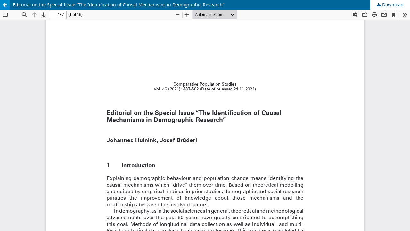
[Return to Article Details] (5, 5)
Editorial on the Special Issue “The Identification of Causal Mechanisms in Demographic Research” (118, 5)
